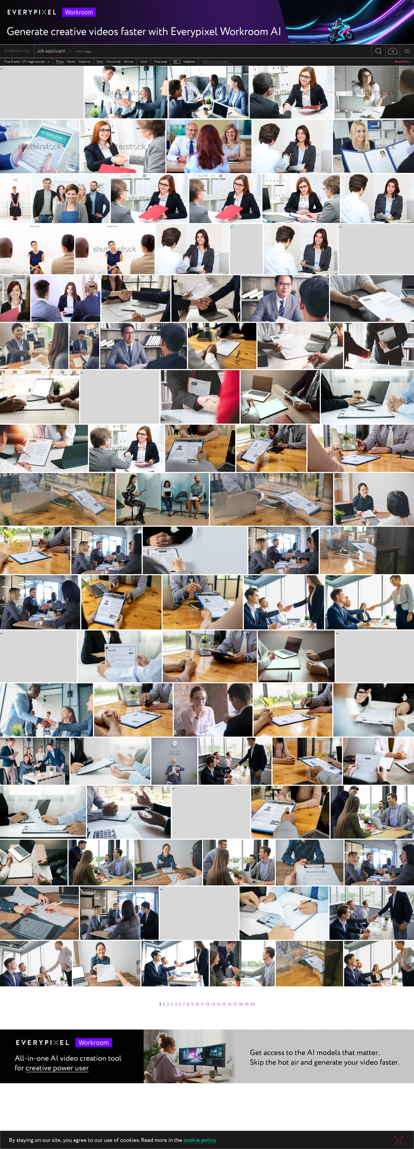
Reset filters (402, 62)
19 (246, 1004)
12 (207, 1004)
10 (197, 1004)
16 (230, 1004)
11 (202, 1004)
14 (219, 1004)
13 (213, 1004)
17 (235, 1004)
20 (252, 1004)
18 (241, 1004)
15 (224, 1004)
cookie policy (199, 1140)
